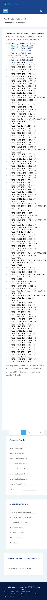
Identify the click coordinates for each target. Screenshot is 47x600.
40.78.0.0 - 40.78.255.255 (18, 55)
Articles (36, 594)
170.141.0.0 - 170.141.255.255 (20, 48)
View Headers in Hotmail (19, 469)
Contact (20, 596)
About (12, 596)
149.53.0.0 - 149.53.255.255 (19, 53)
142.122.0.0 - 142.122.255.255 (20, 46)
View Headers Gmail (11, 594)
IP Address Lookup (17, 448)
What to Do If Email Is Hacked (21, 517)
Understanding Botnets (18, 522)
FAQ (11, 489)
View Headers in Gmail (18, 464)
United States (19, 22)
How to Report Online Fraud (20, 512)
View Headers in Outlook (19, 474)
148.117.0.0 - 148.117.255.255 (20, 58)
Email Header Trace (17, 453)
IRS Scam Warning (16, 538)
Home (6, 591)
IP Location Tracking (17, 528)
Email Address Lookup (18, 459)
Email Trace (15, 591)
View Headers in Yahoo (18, 479)
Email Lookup (27, 591)
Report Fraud (26, 594)
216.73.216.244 (17, 19)
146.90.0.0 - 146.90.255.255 (19, 50)
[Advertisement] (23, 401)
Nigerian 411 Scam (17, 533)
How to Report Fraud (17, 484)
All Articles (14, 543)
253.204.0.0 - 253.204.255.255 (20, 60)
